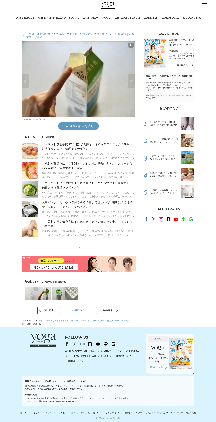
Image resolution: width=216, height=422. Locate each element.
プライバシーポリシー (90, 413)
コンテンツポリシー (113, 413)
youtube (98, 344)
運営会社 (129, 413)
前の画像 (49, 310)
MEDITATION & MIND (52, 18)
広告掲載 (63, 413)
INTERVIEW (91, 18)
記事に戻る (78, 310)
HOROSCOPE (170, 18)
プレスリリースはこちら (44, 413)
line (183, 219)
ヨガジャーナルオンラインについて (152, 413)
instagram (161, 219)
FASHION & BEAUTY (128, 18)
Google (191, 219)
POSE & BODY (25, 18)
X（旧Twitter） (74, 344)
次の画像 (108, 310)
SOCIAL (74, 18)
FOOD (106, 18)
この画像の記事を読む (78, 126)
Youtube (176, 219)
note (168, 219)
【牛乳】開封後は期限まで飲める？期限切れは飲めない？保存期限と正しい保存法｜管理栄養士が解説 (80, 35)
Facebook (146, 219)
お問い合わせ (24, 413)
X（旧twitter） (154, 219)
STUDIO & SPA (192, 18)
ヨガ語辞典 (191, 413)
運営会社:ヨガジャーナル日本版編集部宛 (168, 95)
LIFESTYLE (151, 18)
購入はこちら (183, 65)
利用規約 (74, 413)
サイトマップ (177, 413)
